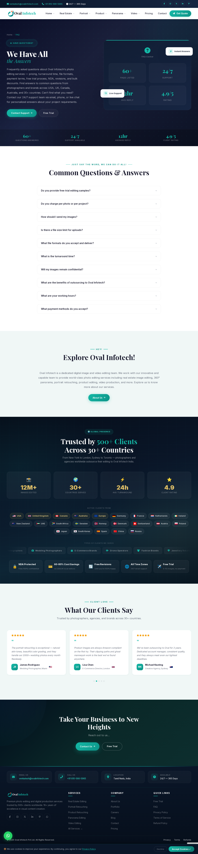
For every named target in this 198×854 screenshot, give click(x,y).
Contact (162, 13)
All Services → (75, 828)
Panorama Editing (77, 818)
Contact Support (20, 113)
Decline (160, 849)
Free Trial (48, 113)
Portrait (84, 13)
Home (49, 13)
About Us (97, 397)
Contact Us (86, 746)
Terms (177, 840)
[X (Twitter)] (176, 4)
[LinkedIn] (182, 4)
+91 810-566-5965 (53, 4)
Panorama (117, 13)
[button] (94, 681)
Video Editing (74, 823)
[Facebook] (164, 4)
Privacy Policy (160, 812)
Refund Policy (160, 823)
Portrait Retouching (77, 807)
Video (134, 13)
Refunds (187, 840)
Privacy (167, 840)
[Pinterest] (189, 4)
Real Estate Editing (77, 801)
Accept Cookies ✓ (181, 849)
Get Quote (182, 13)
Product (100, 13)
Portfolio (115, 807)
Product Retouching (78, 812)
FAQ (155, 807)
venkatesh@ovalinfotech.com (23, 4)
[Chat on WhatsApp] (8, 835)
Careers (115, 812)
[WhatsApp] (47, 817)
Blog (113, 818)
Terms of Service (162, 818)
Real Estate (66, 13)
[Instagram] (170, 4)
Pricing (149, 13)
